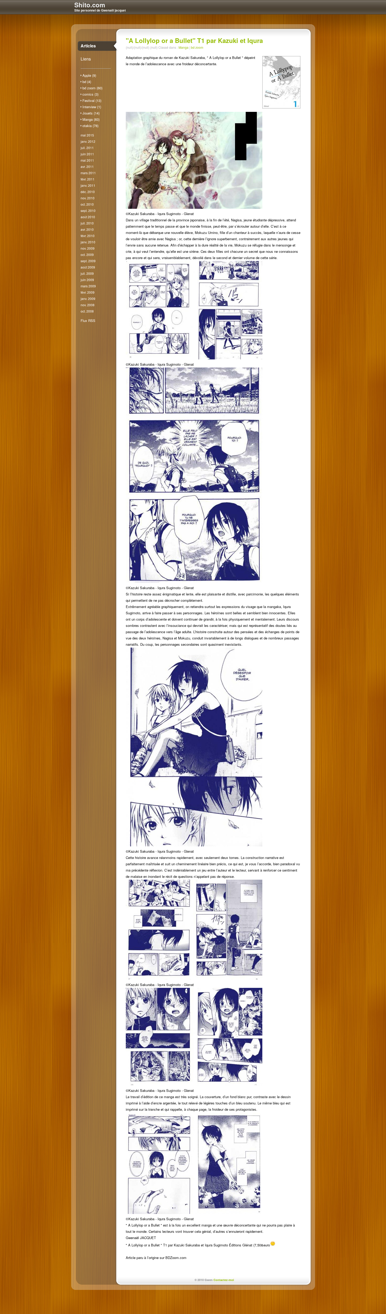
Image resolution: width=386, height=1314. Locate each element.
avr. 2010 (87, 229)
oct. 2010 (87, 204)
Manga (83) (91, 119)
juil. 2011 (87, 147)
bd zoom (197, 47)
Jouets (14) (91, 113)
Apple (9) (89, 75)
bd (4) (86, 81)
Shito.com (89, 4)
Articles (88, 46)
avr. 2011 (87, 166)
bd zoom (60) (92, 87)
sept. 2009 (88, 261)
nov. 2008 (88, 305)
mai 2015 (87, 135)
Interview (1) (91, 106)
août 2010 (88, 217)
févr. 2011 (88, 179)
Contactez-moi (223, 1280)
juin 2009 (87, 279)
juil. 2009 (87, 273)
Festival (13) (91, 100)
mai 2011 (87, 160)
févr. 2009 (88, 292)
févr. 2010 (88, 235)
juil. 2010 (87, 223)
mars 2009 (88, 286)
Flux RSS (88, 320)
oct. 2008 (87, 311)
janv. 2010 (88, 242)
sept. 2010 (88, 210)
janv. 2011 (88, 185)
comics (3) (90, 94)
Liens (86, 59)
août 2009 (88, 267)
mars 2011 (88, 173)
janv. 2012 (88, 141)
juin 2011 (87, 154)
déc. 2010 (88, 191)
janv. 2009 (88, 298)
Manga (184, 47)
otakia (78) (90, 125)
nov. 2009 (88, 248)
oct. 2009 (87, 254)
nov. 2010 (88, 198)
